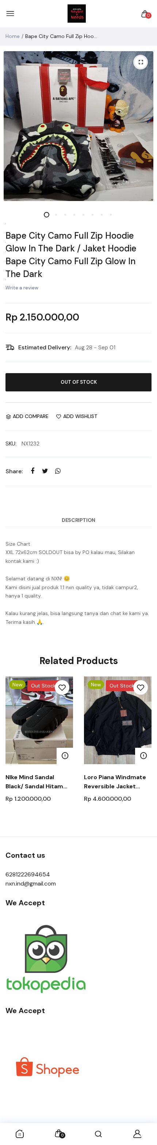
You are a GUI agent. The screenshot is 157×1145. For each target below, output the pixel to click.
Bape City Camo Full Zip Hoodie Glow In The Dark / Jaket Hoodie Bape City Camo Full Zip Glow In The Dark (71, 255)
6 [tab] (92, 215)
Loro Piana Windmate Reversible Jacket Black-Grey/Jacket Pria (117, 782)
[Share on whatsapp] (57, 471)
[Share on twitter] (45, 471)
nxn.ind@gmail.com (30, 883)
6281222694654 (27, 874)
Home (12, 36)
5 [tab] (83, 215)
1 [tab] (47, 215)
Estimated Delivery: (44, 347)
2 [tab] (56, 215)
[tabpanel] (78, 126)
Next (143, 752)
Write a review (21, 288)
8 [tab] (110, 215)
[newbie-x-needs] (77, 13)
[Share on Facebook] (32, 471)
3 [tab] (65, 215)
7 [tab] (101, 215)
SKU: (10, 443)
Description (78, 520)
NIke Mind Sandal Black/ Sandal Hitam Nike (34, 782)
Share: (14, 471)
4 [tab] (74, 215)
